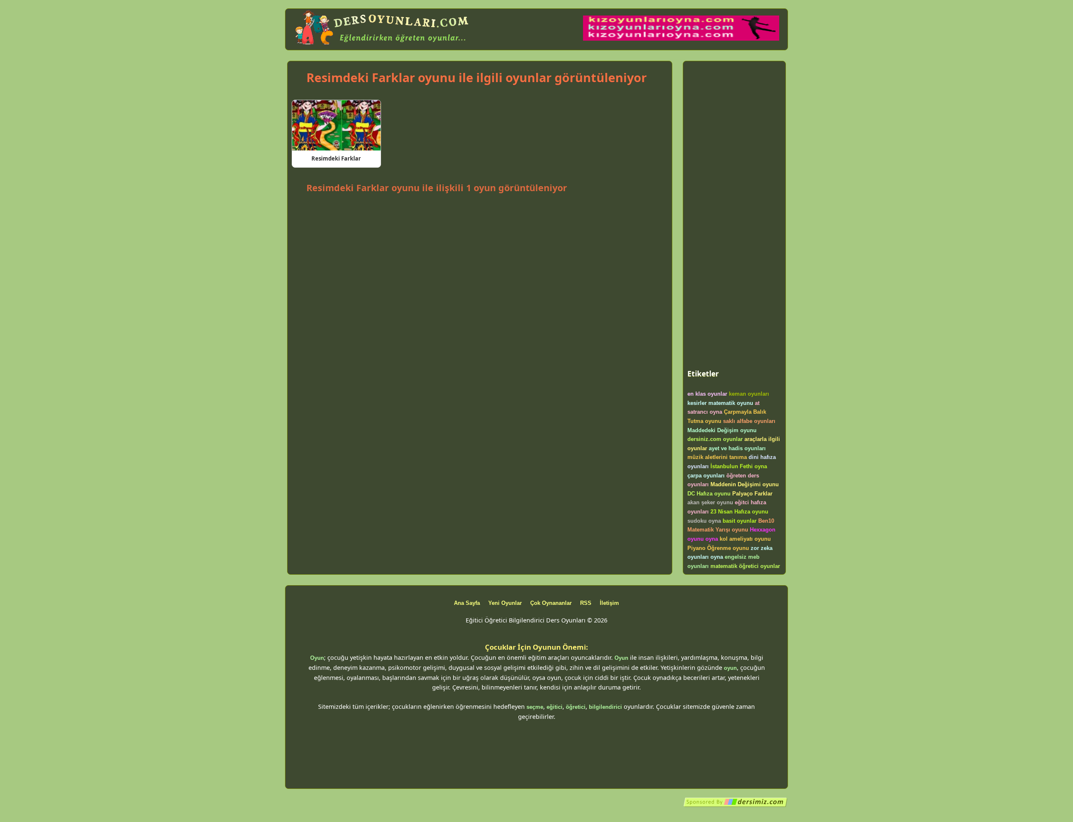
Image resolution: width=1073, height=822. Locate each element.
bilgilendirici (605, 707)
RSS (585, 603)
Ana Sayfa (467, 603)
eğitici (554, 707)
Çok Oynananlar (551, 603)
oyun (730, 668)
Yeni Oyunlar (505, 603)
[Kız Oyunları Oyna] (681, 39)
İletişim (609, 603)
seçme (534, 707)
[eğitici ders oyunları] (383, 45)
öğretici (576, 707)
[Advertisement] (479, 218)
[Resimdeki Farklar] (336, 125)
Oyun (317, 658)
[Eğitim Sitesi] (735, 805)
